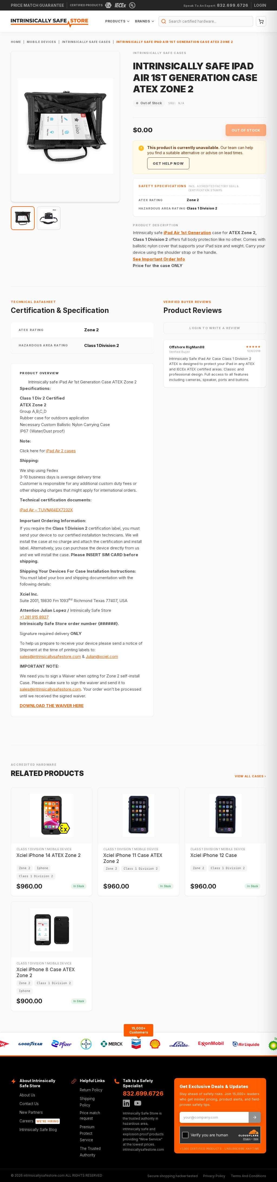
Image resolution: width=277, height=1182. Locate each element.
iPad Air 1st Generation (187, 232)
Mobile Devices (41, 42)
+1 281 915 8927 (34, 617)
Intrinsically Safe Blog (38, 1129)
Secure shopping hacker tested (172, 1176)
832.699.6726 (143, 1093)
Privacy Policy (214, 1176)
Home (16, 42)
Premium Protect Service (87, 1133)
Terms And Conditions (248, 1176)
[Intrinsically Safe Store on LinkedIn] (126, 1103)
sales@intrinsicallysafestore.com (50, 656)
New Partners (31, 1112)
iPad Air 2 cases (61, 450)
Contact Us (29, 1104)
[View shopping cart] (261, 21)
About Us (27, 1095)
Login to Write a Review (214, 328)
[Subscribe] (255, 1117)
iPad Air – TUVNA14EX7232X (46, 509)
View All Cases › (250, 776)
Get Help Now (168, 163)
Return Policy (91, 1090)
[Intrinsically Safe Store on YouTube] (137, 1103)
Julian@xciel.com (102, 656)
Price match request (90, 1115)
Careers (39, 1121)
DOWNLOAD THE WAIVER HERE (52, 705)
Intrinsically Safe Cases (86, 42)
